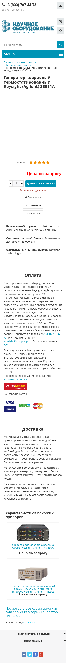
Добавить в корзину (41, 183)
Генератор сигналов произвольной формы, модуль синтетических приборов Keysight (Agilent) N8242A (33, 588)
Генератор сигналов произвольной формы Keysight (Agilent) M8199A (33, 546)
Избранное (34, 213)
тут (5, 345)
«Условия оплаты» (15, 379)
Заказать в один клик (33, 190)
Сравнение (34, 205)
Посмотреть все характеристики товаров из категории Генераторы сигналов (33, 612)
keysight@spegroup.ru (17, 341)
